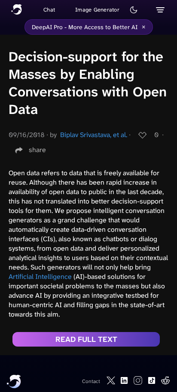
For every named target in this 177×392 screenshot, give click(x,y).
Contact (91, 381)
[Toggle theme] (133, 10)
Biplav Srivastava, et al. (93, 134)
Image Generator (97, 9)
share (37, 149)
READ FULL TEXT (86, 339)
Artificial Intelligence (40, 276)
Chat (49, 9)
